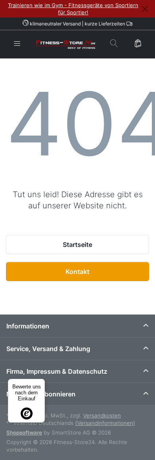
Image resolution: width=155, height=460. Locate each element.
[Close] (144, 9)
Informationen (27, 326)
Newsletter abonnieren (41, 394)
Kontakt (77, 272)
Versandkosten (102, 415)
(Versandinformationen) (105, 423)
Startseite (77, 244)
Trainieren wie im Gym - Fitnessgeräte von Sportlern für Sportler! (73, 9)
